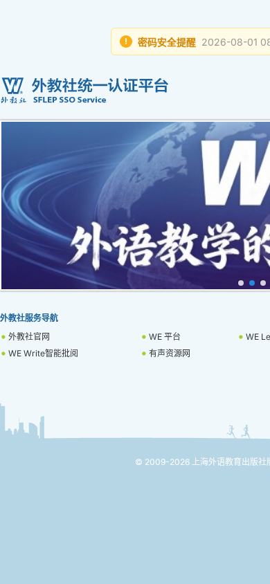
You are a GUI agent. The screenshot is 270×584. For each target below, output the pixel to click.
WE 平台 (165, 336)
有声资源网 (169, 353)
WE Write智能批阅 (43, 353)
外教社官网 (29, 336)
